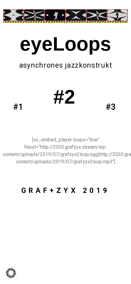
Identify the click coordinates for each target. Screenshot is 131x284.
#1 (18, 107)
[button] (11, 273)
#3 (110, 107)
